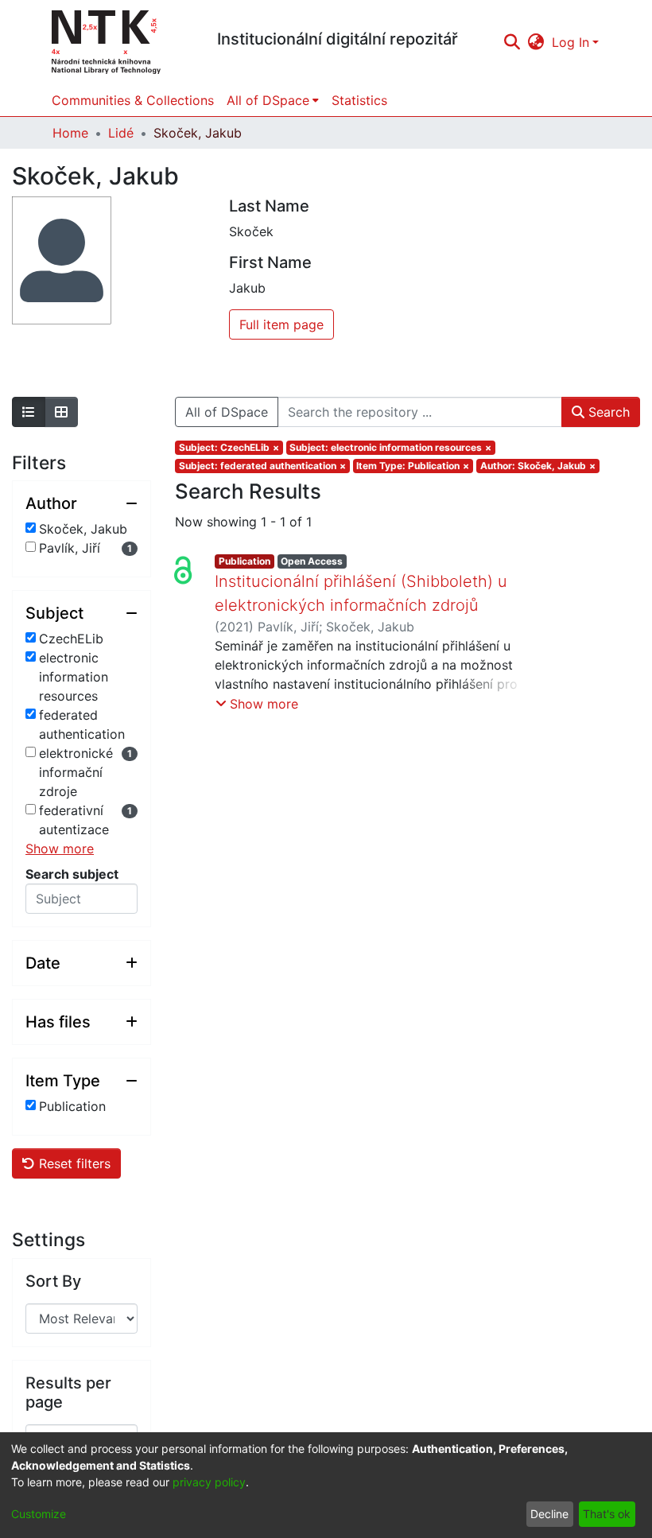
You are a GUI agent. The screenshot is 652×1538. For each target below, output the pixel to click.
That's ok (607, 1514)
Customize (38, 1514)
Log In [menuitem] (570, 42)
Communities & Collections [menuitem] (133, 100)
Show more (59, 848)
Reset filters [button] (73, 1163)
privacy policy (209, 1482)
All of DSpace (226, 412)
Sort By (53, 1281)
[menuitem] (536, 42)
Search (607, 412)
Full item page (281, 324)
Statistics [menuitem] (359, 100)
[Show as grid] (61, 412)
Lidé (121, 133)
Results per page (68, 1392)
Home (70, 133)
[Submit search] (512, 42)
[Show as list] (28, 412)
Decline (549, 1514)
